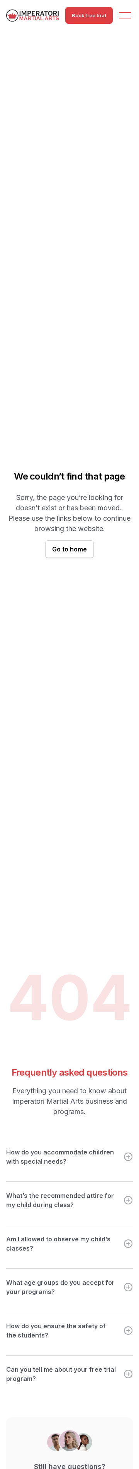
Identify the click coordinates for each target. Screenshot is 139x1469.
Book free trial (89, 15)
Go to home (69, 549)
